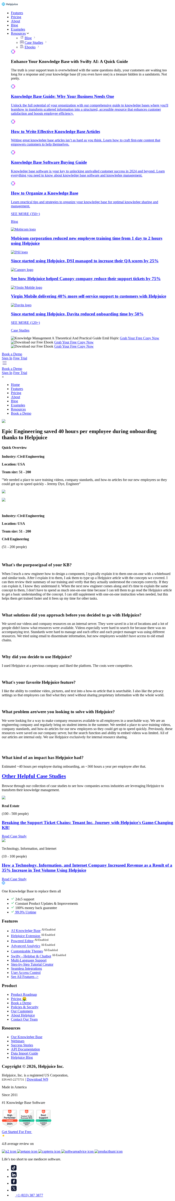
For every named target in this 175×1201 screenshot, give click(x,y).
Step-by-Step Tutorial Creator (32, 964)
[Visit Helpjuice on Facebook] (14, 1183)
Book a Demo (12, 354)
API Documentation (25, 1049)
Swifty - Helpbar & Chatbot (31, 956)
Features (17, 13)
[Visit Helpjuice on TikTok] (14, 1170)
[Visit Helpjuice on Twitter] (14, 1190)
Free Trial (20, 358)
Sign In (7, 358)
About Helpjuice (23, 1015)
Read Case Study (14, 836)
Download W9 (37, 1079)
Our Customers (22, 1011)
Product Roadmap (24, 994)
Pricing (16, 17)
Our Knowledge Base (26, 1037)
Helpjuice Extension (26, 936)
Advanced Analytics (25, 946)
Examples (18, 29)
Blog (14, 25)
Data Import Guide (24, 1053)
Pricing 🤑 (19, 999)
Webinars (17, 1041)
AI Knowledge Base (26, 931)
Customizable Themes (27, 951)
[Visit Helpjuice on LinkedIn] (14, 1176)
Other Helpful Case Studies (34, 776)
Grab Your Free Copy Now (139, 338)
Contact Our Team (24, 1019)
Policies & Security (25, 1007)
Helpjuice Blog (22, 1057)
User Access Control (26, 973)
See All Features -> (25, 977)
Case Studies (34, 42)
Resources (18, 33)
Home (15, 385)
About (15, 21)
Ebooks (30, 47)
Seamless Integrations (26, 968)
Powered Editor (22, 941)
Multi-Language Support (28, 960)
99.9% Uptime (25, 912)
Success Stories (22, 1045)
